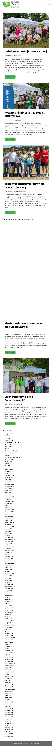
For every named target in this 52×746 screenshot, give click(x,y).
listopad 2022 (9, 559)
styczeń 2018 (9, 683)
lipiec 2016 (8, 721)
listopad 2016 (9, 712)
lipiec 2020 (8, 618)
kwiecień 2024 (9, 527)
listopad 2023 (9, 537)
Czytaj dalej (10, 77)
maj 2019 (7, 648)
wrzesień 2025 (9, 490)
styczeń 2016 (9, 734)
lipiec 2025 (8, 495)
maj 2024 (8, 525)
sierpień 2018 (9, 668)
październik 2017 (10, 689)
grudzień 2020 (9, 608)
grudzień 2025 (9, 484)
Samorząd (8, 461)
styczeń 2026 (9, 482)
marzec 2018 (9, 678)
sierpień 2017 (9, 693)
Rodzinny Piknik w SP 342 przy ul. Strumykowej (25, 114)
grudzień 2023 (9, 535)
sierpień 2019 (9, 642)
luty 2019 (7, 655)
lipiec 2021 (8, 593)
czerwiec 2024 (9, 522)
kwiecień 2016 (9, 727)
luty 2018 (7, 680)
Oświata (7, 455)
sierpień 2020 (9, 616)
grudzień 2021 (9, 582)
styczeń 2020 (9, 631)
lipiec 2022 (8, 567)
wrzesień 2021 (9, 589)
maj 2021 (7, 597)
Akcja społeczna (18, 55)
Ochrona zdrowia (10, 453)
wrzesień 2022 (9, 563)
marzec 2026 (9, 478)
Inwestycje (8, 438)
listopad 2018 (9, 661)
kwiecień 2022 (9, 574)
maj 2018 (7, 674)
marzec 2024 (9, 529)
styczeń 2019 (9, 657)
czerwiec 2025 (9, 497)
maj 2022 (8, 571)
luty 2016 (7, 732)
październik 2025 (10, 488)
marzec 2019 (9, 653)
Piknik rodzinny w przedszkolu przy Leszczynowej (23, 325)
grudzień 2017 (9, 685)
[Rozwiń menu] (46, 4)
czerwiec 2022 (9, 569)
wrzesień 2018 (9, 665)
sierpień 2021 (9, 591)
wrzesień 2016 (9, 717)
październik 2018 (10, 663)
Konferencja (9, 446)
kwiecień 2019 (9, 651)
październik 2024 (10, 514)
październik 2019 (10, 638)
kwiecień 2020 (9, 625)
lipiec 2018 (8, 670)
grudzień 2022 (9, 557)
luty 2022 (8, 578)
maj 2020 (8, 623)
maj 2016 (7, 725)
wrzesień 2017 (9, 691)
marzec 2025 (9, 503)
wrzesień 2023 (9, 542)
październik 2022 (10, 561)
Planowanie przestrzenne (12, 457)
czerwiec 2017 (9, 697)
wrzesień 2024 (9, 516)
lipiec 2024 (8, 520)
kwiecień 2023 (9, 550)
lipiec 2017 (8, 695)
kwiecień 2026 (9, 475)
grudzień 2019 (9, 633)
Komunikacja (9, 444)
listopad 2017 (9, 687)
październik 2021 (10, 586)
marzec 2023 (9, 552)
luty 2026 (8, 480)
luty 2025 (8, 505)
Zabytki (7, 466)
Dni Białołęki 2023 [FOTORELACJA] (26, 51)
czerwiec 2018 (9, 672)
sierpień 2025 (9, 493)
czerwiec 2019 (9, 646)
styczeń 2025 (9, 507)
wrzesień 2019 (9, 640)
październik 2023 (10, 539)
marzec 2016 (9, 729)
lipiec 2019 (8, 644)
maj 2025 (8, 499)
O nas (7, 449)
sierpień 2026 (9, 469)
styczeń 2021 (9, 606)
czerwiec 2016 (9, 723)
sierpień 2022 (9, 565)
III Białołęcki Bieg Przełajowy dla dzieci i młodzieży (24, 185)
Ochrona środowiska (11, 451)
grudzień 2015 (9, 736)
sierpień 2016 (9, 719)
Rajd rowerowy (9, 459)
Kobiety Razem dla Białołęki (13, 442)
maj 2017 (7, 700)
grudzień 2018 (9, 659)
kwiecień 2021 (9, 599)
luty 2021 (7, 604)
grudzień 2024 (9, 510)
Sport (23, 191)
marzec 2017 (9, 704)
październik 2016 (10, 715)
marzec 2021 (9, 601)
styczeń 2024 (9, 533)
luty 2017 (7, 706)
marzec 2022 (9, 576)
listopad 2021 (9, 584)
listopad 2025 (9, 486)
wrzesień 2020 (9, 614)
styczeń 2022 (9, 580)
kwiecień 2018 (9, 676)
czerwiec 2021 (9, 595)
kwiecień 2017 (9, 702)
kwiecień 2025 (9, 501)
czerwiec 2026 (9, 471)
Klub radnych (9, 440)
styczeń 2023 (9, 554)
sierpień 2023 (9, 544)
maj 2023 (8, 548)
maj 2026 (8, 473)
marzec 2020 (9, 627)
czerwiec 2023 (9, 546)
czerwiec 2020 (9, 621)
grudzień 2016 (9, 710)
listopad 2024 (9, 512)
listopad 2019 (9, 636)
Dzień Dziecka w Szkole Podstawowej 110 (19, 398)
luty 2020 (8, 629)
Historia (7, 436)
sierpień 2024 (9, 518)
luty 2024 (8, 531)
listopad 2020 (9, 610)
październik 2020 (10, 612)
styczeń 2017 (9, 708)
